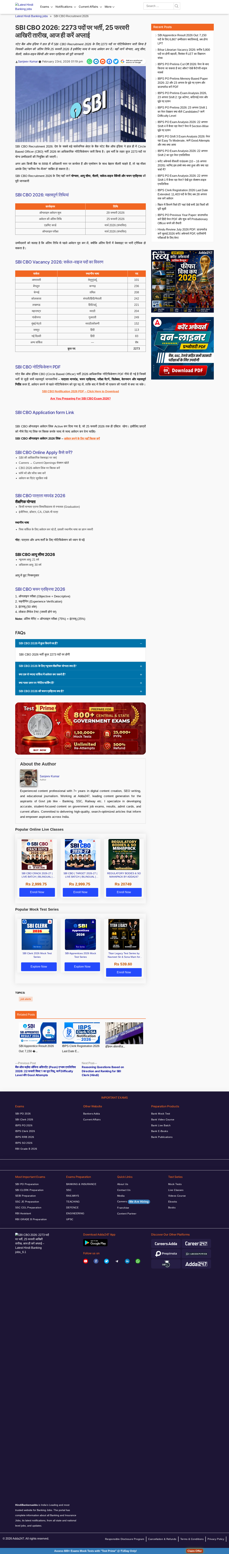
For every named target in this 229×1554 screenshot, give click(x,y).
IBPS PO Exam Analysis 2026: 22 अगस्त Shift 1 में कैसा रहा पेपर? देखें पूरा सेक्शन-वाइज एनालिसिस (183, 179)
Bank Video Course (162, 1119)
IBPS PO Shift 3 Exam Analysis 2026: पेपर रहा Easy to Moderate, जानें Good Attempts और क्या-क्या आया (184, 140)
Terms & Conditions (192, 1539)
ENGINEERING (75, 1213)
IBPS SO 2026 (23, 1142)
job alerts (26, 999)
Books (172, 1207)
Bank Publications (161, 1137)
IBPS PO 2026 (23, 1125)
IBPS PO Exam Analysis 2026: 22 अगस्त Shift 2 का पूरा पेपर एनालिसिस (183, 153)
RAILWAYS (72, 1195)
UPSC (69, 1219)
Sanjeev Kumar (28, 61)
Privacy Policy (216, 1539)
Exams (44, 6)
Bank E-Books (159, 1131)
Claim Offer (194, 1550)
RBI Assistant (23, 1213)
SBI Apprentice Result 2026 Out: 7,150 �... (36, 1049)
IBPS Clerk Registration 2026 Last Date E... (80, 1049)
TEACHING (73, 1201)
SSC (68, 1190)
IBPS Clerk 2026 (25, 1131)
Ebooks (172, 1201)
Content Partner (126, 1213)
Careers (133, 1201)
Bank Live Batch (160, 1125)
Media (121, 1195)
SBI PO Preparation (27, 1184)
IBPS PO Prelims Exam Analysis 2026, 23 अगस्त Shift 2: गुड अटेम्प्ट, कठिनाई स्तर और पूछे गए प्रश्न (183, 97)
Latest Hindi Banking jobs (31, 16)
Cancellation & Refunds (162, 1539)
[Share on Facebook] (109, 61)
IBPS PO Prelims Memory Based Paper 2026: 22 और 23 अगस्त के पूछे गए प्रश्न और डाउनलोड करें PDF (183, 82)
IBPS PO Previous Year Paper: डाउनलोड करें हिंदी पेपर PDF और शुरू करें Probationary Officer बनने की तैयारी (183, 219)
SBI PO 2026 (23, 1113)
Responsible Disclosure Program (124, 1539)
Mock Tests (175, 1184)
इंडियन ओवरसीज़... (115, 1046)
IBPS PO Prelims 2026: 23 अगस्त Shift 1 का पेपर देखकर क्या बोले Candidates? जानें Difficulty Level (182, 111)
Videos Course (177, 1195)
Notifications (63, 6)
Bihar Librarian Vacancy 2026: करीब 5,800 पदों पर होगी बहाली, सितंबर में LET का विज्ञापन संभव (184, 53)
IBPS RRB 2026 (24, 1137)
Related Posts (26, 1014)
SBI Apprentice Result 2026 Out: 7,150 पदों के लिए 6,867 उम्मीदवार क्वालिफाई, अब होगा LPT (183, 39)
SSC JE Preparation (27, 1201)
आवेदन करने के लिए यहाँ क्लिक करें (82, 438)
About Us (122, 1184)
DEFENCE (72, 1207)
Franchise (123, 1207)
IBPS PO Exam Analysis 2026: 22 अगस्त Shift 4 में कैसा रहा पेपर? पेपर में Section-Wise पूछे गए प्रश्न (183, 126)
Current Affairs (88, 6)
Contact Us (123, 1190)
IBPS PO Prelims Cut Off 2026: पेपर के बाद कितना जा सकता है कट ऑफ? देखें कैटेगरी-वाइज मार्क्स (183, 68)
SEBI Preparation (25, 1195)
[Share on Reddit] (102, 61)
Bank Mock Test (160, 1113)
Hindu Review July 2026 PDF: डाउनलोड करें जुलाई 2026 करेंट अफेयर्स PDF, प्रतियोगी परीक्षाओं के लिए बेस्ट (182, 233)
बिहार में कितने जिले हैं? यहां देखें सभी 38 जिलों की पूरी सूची (183, 206)
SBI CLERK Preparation (29, 1190)
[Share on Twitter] (116, 61)
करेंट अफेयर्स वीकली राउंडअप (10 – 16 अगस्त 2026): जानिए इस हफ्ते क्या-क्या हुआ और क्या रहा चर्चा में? (183, 165)
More (108, 6)
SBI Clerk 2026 (24, 1119)
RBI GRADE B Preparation (31, 1219)
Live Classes (175, 1190)
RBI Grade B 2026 (26, 1148)
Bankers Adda (91, 1113)
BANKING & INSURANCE (81, 1184)
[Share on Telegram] (96, 61)
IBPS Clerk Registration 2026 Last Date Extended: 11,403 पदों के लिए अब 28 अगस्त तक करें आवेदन (183, 194)
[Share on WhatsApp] (89, 61)
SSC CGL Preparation (28, 1207)
